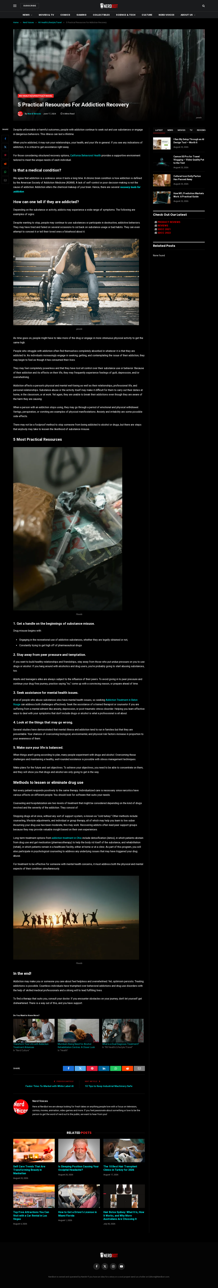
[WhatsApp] (5, 172)
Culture (147, 14)
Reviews (201, 130)
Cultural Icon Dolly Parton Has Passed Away (187, 178)
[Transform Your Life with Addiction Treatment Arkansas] (34, 1030)
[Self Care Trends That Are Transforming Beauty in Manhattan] (34, 1150)
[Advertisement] (109, 70)
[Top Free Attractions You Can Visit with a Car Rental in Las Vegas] (34, 1196)
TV (191, 130)
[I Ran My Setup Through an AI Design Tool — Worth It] (162, 143)
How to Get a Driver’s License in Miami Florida (77, 1214)
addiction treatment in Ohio (67, 837)
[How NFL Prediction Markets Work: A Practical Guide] (162, 197)
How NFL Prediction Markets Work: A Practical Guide (188, 195)
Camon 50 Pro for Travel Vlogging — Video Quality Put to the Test (188, 159)
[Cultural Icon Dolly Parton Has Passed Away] (162, 180)
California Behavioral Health (85, 155)
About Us (187, 14)
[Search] (203, 5)
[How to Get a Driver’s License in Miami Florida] (79, 1196)
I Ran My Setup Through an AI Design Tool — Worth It (188, 141)
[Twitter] (5, 147)
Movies (181, 130)
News (26, 14)
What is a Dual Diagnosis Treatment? (120, 1044)
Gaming (81, 14)
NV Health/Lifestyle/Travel (35, 95)
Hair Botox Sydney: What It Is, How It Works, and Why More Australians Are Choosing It (123, 1216)
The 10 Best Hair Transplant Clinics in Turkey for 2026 (120, 1168)
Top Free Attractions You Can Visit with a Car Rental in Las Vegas (31, 1216)
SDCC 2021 (164, 229)
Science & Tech (125, 14)
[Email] (5, 180)
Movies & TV (46, 14)
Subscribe (29, 5)
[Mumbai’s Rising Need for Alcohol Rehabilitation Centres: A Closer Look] (78, 1030)
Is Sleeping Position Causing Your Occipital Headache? (78, 1168)
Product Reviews (169, 222)
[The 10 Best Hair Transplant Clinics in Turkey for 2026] (124, 1150)
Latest (159, 130)
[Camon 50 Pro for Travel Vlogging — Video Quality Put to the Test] (162, 161)
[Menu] (14, 5)
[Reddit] (5, 163)
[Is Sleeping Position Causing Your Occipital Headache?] (79, 1150)
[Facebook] (5, 138)
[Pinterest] (5, 155)
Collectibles (101, 14)
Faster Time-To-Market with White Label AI (50, 1086)
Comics (65, 14)
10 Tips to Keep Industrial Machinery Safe (108, 1086)
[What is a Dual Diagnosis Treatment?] (123, 1030)
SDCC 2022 (164, 232)
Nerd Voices (166, 14)
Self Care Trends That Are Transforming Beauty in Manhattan (29, 1170)
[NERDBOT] (109, 6)
